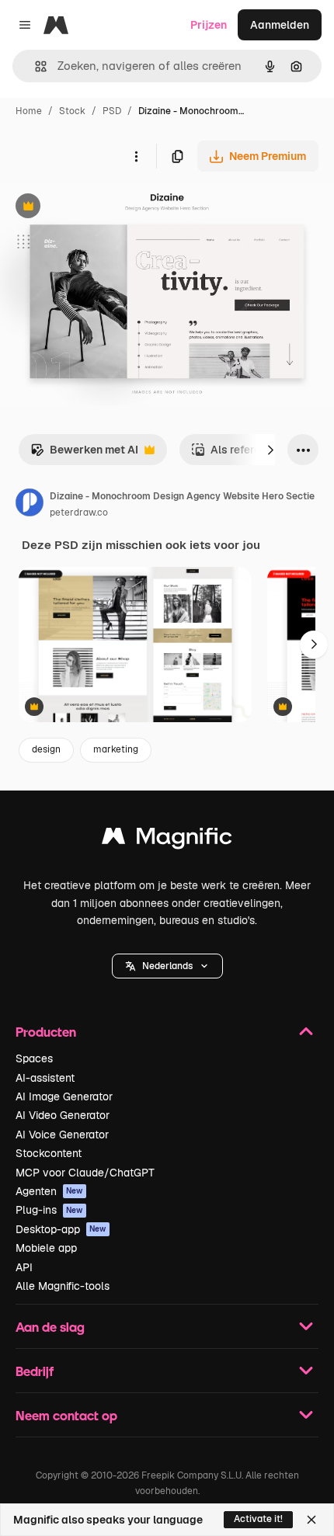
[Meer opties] (135, 156)
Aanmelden (279, 25)
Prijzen (208, 25)
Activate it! (258, 1519)
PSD (112, 111)
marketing (115, 749)
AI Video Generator (63, 1115)
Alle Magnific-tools (63, 1286)
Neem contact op (66, 1415)
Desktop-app (61, 1229)
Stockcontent (49, 1153)
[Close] (311, 1519)
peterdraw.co (79, 512)
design (46, 749)
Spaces (34, 1058)
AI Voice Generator (62, 1135)
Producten (46, 1031)
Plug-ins (49, 1210)
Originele (102, 207)
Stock (72, 111)
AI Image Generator (64, 1096)
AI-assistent (45, 1078)
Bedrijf (35, 1371)
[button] (167, 966)
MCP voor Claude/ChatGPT (85, 1173)
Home (29, 111)
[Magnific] (167, 840)
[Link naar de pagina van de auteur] (29, 504)
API (24, 1267)
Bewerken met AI (84, 454)
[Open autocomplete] (34, 66)
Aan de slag (50, 1327)
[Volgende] (270, 449)
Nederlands (167, 966)
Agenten (49, 1191)
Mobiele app (46, 1248)
